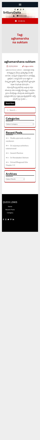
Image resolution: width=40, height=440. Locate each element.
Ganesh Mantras (16, 153)
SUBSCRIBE (22, 16)
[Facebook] (3, 219)
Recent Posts (10, 210)
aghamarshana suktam (19, 61)
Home (10, 206)
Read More (10, 103)
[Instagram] (5, 219)
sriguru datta (28, 66)
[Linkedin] (13, 219)
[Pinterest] (10, 219)
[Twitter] (8, 219)
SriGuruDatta (12, 12)
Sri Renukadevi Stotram (19, 158)
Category (10, 213)
